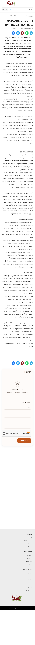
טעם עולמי (29, 579)
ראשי (32, 15)
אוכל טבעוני (29, 561)
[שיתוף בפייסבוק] (13, 33)
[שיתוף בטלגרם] (31, 33)
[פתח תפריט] (31, 3)
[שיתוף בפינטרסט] (22, 33)
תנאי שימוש (29, 590)
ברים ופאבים (29, 558)
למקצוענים (29, 582)
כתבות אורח (29, 573)
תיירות (30, 564)
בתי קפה (23, 15)
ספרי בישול (29, 576)
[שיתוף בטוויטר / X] (18, 33)
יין (31, 537)
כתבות (27, 15)
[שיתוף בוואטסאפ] (27, 33)
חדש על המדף (28, 540)
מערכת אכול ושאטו (15, 28)
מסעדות (30, 543)
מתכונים (30, 546)
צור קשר (30, 587)
